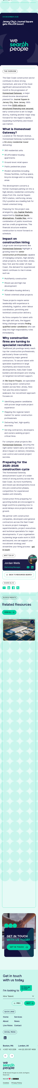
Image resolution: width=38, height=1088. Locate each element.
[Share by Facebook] (13, 587)
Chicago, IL (27, 1046)
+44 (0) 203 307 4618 (11, 1049)
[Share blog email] (4, 587)
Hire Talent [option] (8, 996)
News (17, 1021)
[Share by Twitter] (17, 587)
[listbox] (19, 996)
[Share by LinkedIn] (8, 587)
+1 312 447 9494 (29, 1049)
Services (18, 1017)
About (5, 1021)
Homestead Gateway (12, 248)
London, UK (8, 1046)
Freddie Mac (20, 218)
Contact (18, 1025)
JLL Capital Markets (23, 212)
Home (5, 1017)
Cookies (6, 1083)
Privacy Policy (17, 1083)
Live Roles (8, 1025)
